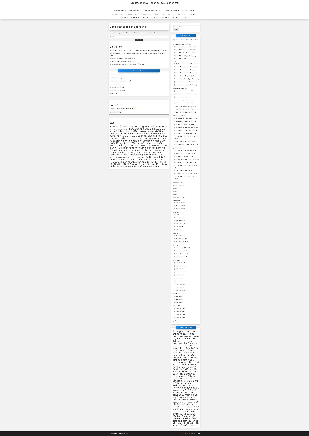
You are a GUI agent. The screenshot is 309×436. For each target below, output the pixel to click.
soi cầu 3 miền (189, 400)
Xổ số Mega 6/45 (181, 224)
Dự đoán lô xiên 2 (152, 140)
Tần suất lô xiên (151, 166)
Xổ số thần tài (180, 236)
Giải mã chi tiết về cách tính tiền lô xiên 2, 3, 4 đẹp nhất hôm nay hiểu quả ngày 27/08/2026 (139, 50)
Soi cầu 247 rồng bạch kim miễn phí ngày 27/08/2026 (128, 64)
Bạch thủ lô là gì (124, 129)
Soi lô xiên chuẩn (125, 162)
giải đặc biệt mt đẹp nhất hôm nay (186, 124)
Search (176, 29)
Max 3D (178, 217)
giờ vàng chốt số (128, 150)
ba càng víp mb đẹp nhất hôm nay (186, 47)
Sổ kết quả (192, 14)
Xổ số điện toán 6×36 (182, 242)
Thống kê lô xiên (180, 284)
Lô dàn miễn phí (162, 150)
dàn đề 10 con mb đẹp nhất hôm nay (187, 76)
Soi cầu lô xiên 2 (141, 159)
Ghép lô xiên (116, 150)
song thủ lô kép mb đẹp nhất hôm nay (187, 109)
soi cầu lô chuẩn (128, 160)
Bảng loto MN (179, 299)
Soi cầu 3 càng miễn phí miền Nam (138, 154)
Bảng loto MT (179, 296)
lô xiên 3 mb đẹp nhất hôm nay (185, 100)
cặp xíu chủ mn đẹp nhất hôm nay (186, 153)
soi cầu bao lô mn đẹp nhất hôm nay (187, 150)
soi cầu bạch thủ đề (136, 157)
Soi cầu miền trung (188, 10)
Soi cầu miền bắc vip (171, 10)
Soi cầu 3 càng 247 (130, 152)
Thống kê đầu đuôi (181, 290)
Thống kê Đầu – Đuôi (182, 272)
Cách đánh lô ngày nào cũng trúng (147, 131)
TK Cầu (144, 18)
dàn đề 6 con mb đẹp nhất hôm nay (186, 70)
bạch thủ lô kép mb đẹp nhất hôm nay (187, 53)
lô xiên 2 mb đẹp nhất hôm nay (185, 97)
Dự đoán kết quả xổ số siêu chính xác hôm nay (138, 139)
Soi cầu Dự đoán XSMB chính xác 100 (186, 404)
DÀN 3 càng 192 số (183, 347)
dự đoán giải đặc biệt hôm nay (150, 135)
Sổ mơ (185, 18)
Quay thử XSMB (180, 317)
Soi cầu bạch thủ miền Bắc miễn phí (122, 157)
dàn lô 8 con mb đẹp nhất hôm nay (186, 94)
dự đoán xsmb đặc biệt (185, 378)
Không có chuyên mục (145, 150)
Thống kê (154, 18)
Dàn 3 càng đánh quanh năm (139, 133)
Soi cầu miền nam (117, 14)
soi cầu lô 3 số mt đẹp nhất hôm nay (186, 130)
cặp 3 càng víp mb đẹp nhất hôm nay (187, 64)
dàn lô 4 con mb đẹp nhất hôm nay (186, 85)
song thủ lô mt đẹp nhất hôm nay (186, 141)
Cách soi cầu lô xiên (127, 131)
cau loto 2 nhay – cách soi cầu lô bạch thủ (154, 2)
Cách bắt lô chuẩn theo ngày (186, 341)
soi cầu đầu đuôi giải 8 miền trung (186, 133)
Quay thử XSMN (180, 314)
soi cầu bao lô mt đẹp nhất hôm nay (186, 118)
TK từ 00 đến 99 (180, 263)
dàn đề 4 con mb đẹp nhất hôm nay (186, 67)
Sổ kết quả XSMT (180, 202)
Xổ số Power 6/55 (181, 220)
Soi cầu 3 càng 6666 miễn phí (184, 393)
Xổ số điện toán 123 (181, 239)
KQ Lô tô (164, 18)
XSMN (163, 14)
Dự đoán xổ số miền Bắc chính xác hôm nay (142, 147)
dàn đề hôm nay (130, 136)
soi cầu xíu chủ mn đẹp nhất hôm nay (187, 173)
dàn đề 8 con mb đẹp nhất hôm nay (186, 73)
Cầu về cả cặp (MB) (181, 251)
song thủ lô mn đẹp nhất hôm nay (186, 170)
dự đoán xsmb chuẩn (185, 372)
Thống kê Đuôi (180, 275)
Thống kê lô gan (180, 287)
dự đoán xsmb (144, 143)
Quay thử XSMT (180, 311)
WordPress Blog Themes (186, 433)
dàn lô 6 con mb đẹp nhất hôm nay (186, 91)
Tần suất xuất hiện (181, 266)
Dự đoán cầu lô (132, 14)
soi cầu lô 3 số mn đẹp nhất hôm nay (187, 162)
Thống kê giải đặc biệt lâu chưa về (186, 421)
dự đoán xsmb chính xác (137, 145)
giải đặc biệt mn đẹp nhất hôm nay (186, 156)
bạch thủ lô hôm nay (115, 129)
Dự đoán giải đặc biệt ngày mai (128, 138)
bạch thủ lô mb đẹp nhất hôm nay (186, 56)
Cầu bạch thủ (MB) (181, 257)
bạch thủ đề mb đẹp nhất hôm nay (186, 50)
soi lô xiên (113, 162)
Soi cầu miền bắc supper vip (151, 10)
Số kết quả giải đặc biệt (147, 162)
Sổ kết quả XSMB (180, 208)
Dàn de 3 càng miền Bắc (184, 351)
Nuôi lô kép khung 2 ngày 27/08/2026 (123, 61)
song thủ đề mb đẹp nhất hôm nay (186, 106)
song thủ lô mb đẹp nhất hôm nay (186, 112)
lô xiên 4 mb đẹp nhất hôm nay (185, 103)
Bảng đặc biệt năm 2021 (142, 128)
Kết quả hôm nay (180, 14)
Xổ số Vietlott (179, 226)
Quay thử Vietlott (181, 308)
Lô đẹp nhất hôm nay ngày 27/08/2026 (123, 58)
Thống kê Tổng (180, 269)
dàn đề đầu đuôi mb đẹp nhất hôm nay (187, 79)
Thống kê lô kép (180, 281)
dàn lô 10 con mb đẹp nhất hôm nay (186, 82)
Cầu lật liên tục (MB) (182, 254)
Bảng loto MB (179, 302)
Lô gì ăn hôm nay (146, 14)
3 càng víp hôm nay (121, 126)
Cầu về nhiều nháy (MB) (183, 248)
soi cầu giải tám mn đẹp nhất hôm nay (187, 159)
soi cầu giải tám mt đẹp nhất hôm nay (187, 127)
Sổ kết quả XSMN (180, 205)
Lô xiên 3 (114, 152)
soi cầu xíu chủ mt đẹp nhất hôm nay (187, 144)
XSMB (156, 14)
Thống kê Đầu (180, 278)
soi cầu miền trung (163, 160)
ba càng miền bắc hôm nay (150, 126)
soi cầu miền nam (154, 160)
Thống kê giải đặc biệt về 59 (128, 166)
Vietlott (124, 18)
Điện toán (134, 18)
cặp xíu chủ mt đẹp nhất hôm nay (186, 121)
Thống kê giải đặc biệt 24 (184, 417)
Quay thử (175, 18)
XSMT (170, 14)
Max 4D (178, 214)
